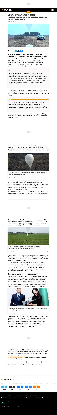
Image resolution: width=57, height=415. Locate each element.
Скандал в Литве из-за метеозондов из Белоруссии (18, 364)
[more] (47, 86)
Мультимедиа (51, 383)
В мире (2, 383)
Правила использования (35, 395)
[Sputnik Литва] (7, 11)
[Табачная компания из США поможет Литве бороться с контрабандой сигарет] (28, 297)
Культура (38, 383)
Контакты (12, 395)
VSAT (12, 48)
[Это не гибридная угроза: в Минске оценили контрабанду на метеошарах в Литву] (28, 236)
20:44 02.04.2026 (12, 21)
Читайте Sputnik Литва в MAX (16, 357)
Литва (14, 361)
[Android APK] (5, 402)
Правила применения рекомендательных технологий (28, 397)
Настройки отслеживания (6, 399)
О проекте (3, 395)
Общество (15, 383)
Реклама (8, 395)
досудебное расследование (35, 364)
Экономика (22, 383)
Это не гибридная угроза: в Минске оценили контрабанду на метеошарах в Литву (24, 247)
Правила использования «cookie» (8, 397)
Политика (8, 383)
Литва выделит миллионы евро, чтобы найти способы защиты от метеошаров (27, 173)
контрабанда (45, 361)
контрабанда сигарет (37, 361)
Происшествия (31, 383)
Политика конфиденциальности (22, 395)
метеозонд (29, 361)
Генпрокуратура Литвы (21, 361)
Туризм (44, 383)
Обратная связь (44, 397)
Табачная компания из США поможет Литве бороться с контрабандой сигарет (27, 309)
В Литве (9, 361)
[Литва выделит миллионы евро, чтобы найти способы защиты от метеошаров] (28, 162)
